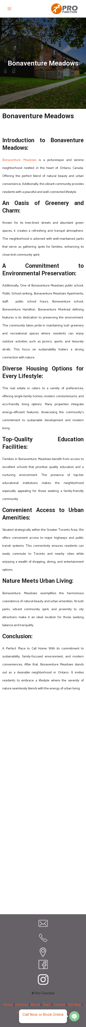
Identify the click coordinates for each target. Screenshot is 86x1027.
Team (46, 1005)
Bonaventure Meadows (19, 160)
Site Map (74, 1005)
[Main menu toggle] (9, 8)
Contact (59, 1005)
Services (21, 1005)
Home (8, 1005)
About (35, 1005)
